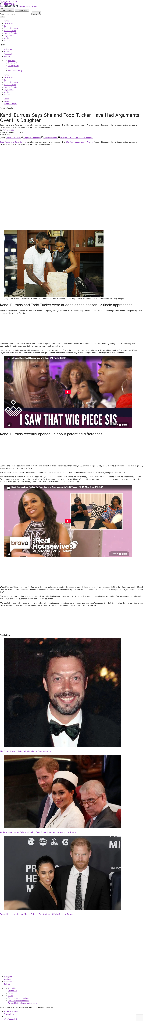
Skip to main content (8, 1)
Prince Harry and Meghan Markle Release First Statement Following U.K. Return (36, 914)
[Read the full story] (62, 746)
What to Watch (10, 31)
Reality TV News (11, 28)
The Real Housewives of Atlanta (79, 142)
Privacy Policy (13, 66)
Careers (11, 993)
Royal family (9, 35)
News (6, 21)
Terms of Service (15, 63)
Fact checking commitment (19, 998)
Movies (7, 40)
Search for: (5, 14)
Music (6, 38)
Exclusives (8, 23)
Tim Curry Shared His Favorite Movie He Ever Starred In (25, 751)
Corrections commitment (18, 1001)
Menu (2, 16)
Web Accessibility (15, 70)
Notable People (10, 33)
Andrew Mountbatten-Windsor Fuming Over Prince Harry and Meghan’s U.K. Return (38, 832)
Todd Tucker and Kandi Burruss (13, 142)
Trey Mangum (8, 130)
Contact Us (12, 991)
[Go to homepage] (9, 972)
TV (5, 26)
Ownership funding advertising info (22, 1003)
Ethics (10, 996)
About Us (11, 61)
